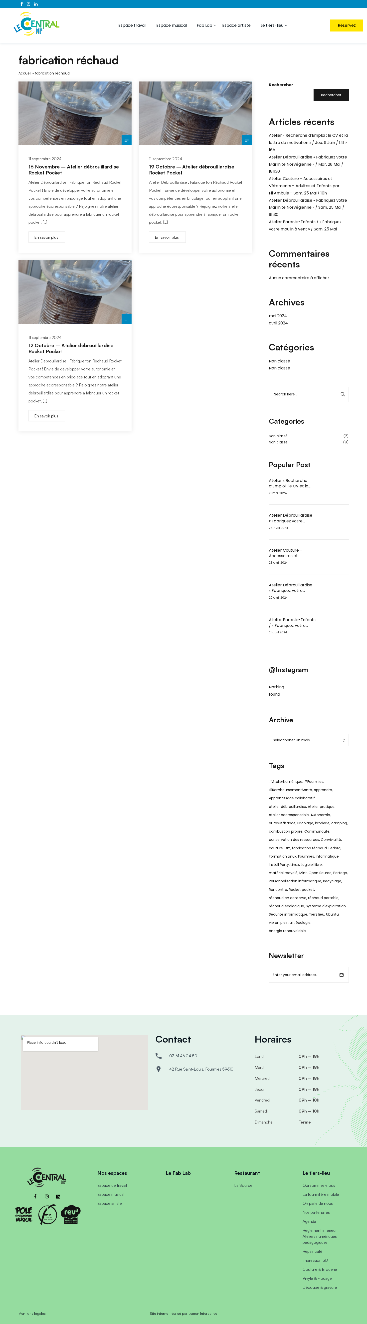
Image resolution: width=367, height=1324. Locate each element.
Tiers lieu (316, 914)
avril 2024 (278, 323)
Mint (303, 872)
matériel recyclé (283, 872)
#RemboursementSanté (290, 789)
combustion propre (286, 831)
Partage (340, 872)
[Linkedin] (58, 1196)
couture (276, 848)
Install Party (279, 864)
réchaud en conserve (287, 897)
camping (339, 823)
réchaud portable (323, 897)
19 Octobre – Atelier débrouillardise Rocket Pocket (191, 169)
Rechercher (281, 85)
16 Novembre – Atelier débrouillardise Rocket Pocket (73, 169)
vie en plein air (281, 922)
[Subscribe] (342, 974)
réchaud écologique (286, 906)
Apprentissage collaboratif (292, 798)
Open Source (320, 872)
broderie (322, 823)
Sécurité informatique (288, 914)
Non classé (279, 361)
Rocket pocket (301, 889)
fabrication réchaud (309, 848)
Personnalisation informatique (295, 881)
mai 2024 (278, 316)
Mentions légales (32, 1313)
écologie (303, 922)
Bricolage (305, 823)
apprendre (323, 789)
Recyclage (332, 881)
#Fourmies (313, 781)
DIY (287, 848)
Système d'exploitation (326, 906)
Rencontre (278, 889)
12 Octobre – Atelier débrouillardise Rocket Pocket (70, 348)
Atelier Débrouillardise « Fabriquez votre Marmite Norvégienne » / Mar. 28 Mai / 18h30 (308, 164)
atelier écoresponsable (289, 814)
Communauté (317, 831)
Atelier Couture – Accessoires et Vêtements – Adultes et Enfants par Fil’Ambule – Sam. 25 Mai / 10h (304, 186)
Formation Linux (282, 856)
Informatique (327, 856)
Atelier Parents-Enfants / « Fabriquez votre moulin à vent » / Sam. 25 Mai (292, 622)
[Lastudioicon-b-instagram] (46, 1196)
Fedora (335, 848)
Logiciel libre (311, 864)
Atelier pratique (321, 806)
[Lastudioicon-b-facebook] (35, 1196)
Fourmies (306, 856)
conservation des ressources (294, 839)
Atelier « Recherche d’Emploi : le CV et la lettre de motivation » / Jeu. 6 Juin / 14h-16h (308, 142)
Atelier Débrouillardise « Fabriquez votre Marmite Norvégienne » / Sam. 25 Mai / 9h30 (308, 207)
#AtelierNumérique (285, 781)
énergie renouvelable (287, 930)
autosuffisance (282, 823)
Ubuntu (332, 914)
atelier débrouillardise (287, 806)
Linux (295, 864)
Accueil (24, 73)
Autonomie (320, 814)
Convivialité (331, 839)
